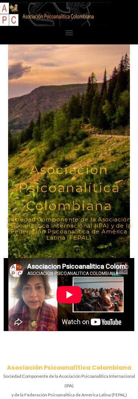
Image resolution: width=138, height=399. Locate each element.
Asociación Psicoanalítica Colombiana (69, 367)
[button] (69, 32)
